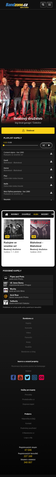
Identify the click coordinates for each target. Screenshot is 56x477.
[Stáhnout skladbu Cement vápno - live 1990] (51, 154)
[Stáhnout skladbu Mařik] (51, 185)
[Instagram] (34, 377)
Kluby (28, 342)
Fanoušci (28, 337)
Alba (35, 214)
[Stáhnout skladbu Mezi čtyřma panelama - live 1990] (51, 193)
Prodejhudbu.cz (28, 399)
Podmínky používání (28, 428)
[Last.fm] (41, 377)
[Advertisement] (28, 39)
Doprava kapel (28, 404)
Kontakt (28, 423)
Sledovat (30, 130)
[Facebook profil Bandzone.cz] (13, 377)
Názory (45, 214)
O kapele (26, 214)
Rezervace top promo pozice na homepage (28, 366)
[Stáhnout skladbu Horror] (51, 169)
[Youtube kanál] (20, 377)
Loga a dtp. (28, 438)
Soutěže (28, 347)
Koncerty (28, 328)
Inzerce (28, 371)
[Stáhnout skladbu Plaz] (51, 177)
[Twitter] (27, 377)
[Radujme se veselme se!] (14, 229)
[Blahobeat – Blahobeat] (40, 229)
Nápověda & (28, 419)
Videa (28, 333)
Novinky (15, 214)
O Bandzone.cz (28, 433)
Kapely (28, 323)
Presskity (28, 395)
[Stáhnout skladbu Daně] (51, 162)
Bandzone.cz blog (28, 352)
